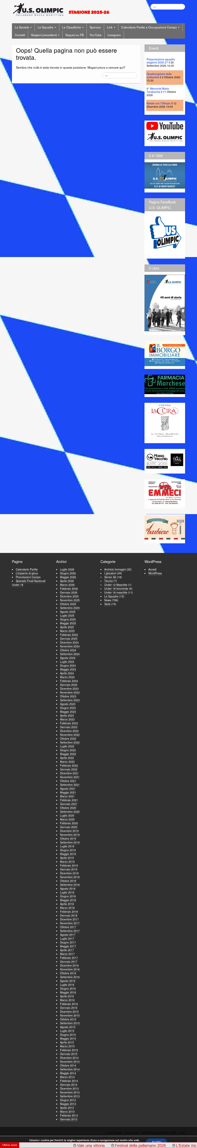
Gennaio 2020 (68, 827)
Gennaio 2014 (68, 1084)
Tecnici (108, 581)
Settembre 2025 (70, 608)
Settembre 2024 (70, 654)
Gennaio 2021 (68, 804)
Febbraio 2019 (69, 865)
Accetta (156, 1142)
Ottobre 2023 (68, 696)
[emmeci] (164, 492)
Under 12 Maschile (115, 585)
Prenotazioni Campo (28, 577)
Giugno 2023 (68, 708)
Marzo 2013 (67, 1111)
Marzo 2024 (67, 677)
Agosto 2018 (67, 888)
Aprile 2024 (67, 673)
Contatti (20, 35)
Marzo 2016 (67, 1000)
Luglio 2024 (67, 661)
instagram (114, 35)
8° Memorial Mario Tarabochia (158, 90)
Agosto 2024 (67, 658)
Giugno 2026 (68, 573)
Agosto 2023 (67, 704)
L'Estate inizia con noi (173, 1145)
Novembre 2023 (70, 692)
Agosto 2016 (67, 981)
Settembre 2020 (70, 811)
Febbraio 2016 (69, 1004)
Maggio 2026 (68, 577)
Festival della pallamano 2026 (118, 1145)
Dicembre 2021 (69, 773)
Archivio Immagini (115, 569)
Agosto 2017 (67, 935)
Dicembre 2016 (69, 965)
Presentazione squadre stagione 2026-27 (161, 60)
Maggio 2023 (68, 711)
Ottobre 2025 (68, 604)
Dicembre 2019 (69, 831)
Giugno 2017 (68, 942)
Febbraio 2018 (69, 911)
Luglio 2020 (67, 815)
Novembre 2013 (70, 1092)
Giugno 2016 (68, 988)
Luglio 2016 (67, 984)
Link (110, 27)
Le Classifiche (72, 27)
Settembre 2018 (70, 885)
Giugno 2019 (68, 850)
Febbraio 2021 (69, 800)
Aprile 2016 (67, 996)
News (107, 600)
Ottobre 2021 (68, 781)
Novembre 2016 (70, 969)
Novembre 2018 (70, 877)
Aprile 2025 (67, 627)
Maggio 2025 (68, 623)
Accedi (152, 569)
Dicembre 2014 (69, 1058)
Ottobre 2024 (68, 650)
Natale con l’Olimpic (159, 103)
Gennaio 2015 (68, 1054)
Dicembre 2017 (69, 919)
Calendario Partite (27, 569)
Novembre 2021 (70, 777)
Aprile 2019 (67, 858)
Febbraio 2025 (69, 635)
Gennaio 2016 (68, 1008)
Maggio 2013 (68, 1104)
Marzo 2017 (67, 954)
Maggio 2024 (68, 669)
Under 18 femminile (116, 588)
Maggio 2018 (68, 900)
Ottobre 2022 (68, 738)
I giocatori (110, 573)
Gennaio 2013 (68, 1119)
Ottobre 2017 (68, 927)
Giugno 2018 (68, 896)
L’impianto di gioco (27, 573)
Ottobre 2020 (68, 808)
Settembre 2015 (70, 1023)
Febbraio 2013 (69, 1115)
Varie (107, 604)
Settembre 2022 (70, 742)
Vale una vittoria (69, 1145)
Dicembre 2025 (69, 596)
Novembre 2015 (70, 1015)
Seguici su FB (74, 35)
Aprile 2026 (67, 581)
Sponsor (95, 27)
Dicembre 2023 (69, 688)
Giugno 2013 (68, 1100)
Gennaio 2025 (68, 638)
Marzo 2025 (67, 631)
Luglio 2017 (67, 938)
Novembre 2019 (70, 835)
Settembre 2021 (70, 785)
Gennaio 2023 (68, 727)
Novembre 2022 (70, 735)
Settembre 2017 (70, 931)
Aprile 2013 (67, 1108)
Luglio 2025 (67, 615)
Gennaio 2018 (68, 915)
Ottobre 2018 (68, 881)
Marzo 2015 (67, 1046)
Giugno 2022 (68, 750)
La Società (22, 27)
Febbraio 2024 (69, 681)
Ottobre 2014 (68, 1065)
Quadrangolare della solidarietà (159, 75)
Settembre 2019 (70, 842)
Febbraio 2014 (69, 1081)
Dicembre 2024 (69, 642)
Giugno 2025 (68, 619)
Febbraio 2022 (69, 765)
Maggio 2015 (68, 1038)
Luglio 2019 (67, 846)
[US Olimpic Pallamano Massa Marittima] (61, 9)
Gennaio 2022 (68, 769)
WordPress (155, 573)
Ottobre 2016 (68, 973)
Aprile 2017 (67, 950)
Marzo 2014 (67, 1077)
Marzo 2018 (67, 908)
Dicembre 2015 (69, 1011)
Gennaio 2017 (68, 961)
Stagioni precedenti (44, 35)
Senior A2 (110, 577)
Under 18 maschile (115, 592)
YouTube (96, 35)
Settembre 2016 (70, 977)
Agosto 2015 (67, 1027)
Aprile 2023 (67, 715)
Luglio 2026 (67, 569)
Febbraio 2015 (69, 1050)
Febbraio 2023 (69, 723)
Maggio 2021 (68, 792)
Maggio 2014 (68, 1073)
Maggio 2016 (68, 992)
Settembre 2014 (70, 1069)
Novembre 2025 (70, 600)
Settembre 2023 (70, 700)
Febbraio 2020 (69, 823)
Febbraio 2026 (69, 588)
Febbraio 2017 (69, 958)
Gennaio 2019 (68, 869)
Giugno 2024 (68, 665)
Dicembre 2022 (69, 731)
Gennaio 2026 (68, 592)
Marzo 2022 (67, 761)
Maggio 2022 (68, 754)
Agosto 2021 (67, 788)
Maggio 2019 (68, 854)
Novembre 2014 (70, 1061)
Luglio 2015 (67, 1031)
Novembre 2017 (70, 923)
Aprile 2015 (67, 1042)
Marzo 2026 (67, 585)
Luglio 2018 (67, 892)
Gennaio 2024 (68, 685)
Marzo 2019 (67, 861)
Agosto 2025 (67, 612)
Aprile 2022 (67, 758)
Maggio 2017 (68, 946)
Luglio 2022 (67, 746)
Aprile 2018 (67, 904)
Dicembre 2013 (69, 1088)
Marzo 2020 (67, 819)
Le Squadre (46, 27)
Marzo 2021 (67, 796)
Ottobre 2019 (68, 838)
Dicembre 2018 (69, 873)
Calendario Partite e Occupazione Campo (149, 27)
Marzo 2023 (67, 719)
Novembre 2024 (70, 646)
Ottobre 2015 (68, 1019)
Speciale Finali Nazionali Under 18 (28, 583)
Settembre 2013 (70, 1096)
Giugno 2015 (68, 1034)
